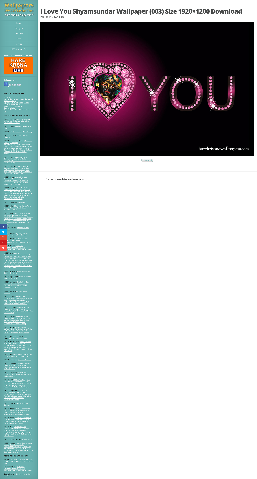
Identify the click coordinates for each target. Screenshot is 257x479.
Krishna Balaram (12, 396)
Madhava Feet (10, 298)
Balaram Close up (21, 443)
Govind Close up (18, 354)
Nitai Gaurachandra (22, 193)
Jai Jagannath (10, 102)
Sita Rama (22, 266)
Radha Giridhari (27, 439)
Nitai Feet (13, 193)
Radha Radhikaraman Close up (14, 399)
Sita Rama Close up (19, 150)
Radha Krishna (21, 367)
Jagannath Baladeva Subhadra (16, 292)
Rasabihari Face (14, 258)
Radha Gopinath (9, 109)
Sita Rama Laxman (12, 222)
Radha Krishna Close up (14, 172)
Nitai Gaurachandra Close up (18, 194)
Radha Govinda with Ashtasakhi (20, 414)
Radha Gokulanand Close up (15, 148)
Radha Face (16, 257)
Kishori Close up (12, 181)
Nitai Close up (27, 132)
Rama (9, 108)
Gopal (20, 190)
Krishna (21, 103)
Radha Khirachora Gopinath (15, 421)
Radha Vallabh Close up (16, 311)
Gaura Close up (18, 132)
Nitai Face (9, 257)
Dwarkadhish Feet (12, 284)
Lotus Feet (12, 104)
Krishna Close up (16, 365)
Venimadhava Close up (13, 123)
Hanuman (10, 144)
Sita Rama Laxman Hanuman (15, 153)
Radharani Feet (18, 173)
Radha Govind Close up (23, 356)
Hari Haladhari (23, 474)
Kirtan (16, 103)
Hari (17, 474)
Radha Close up (21, 119)
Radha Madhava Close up (18, 235)
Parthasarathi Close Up (13, 215)
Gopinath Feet (22, 191)
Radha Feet (23, 342)
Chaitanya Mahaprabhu (8, 98)
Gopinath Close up (12, 191)
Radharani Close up (16, 199)
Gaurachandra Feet (12, 190)
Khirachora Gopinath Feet (14, 419)
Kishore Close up (16, 179)
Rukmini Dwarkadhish (13, 286)
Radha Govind (10, 356)
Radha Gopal (19, 126)
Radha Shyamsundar (21, 450)
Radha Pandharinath (24, 360)
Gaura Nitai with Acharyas (14, 182)
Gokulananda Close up (17, 460)
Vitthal (17, 110)
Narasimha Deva (20, 298)
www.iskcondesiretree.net (70, 179)
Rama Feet (22, 146)
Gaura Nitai (21, 202)
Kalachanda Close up (20, 206)
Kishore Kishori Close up (16, 184)
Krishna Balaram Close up (17, 432)
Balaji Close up (21, 380)
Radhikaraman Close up (13, 394)
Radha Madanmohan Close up (17, 433)
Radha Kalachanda (15, 208)
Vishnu (12, 110)
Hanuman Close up (20, 144)
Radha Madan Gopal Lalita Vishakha (17, 333)
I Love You (11, 101)
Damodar (15, 99)
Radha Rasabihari (15, 262)
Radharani (23, 110)
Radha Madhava (21, 374)
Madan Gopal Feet (11, 329)
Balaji (15, 380)
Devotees (21, 99)
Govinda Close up (16, 159)
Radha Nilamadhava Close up (22, 242)
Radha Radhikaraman (13, 398)
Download (147, 160)
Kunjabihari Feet (11, 383)
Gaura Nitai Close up (20, 219)
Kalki (12, 103)
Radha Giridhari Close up (18, 324)
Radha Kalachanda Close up (15, 209)
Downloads (58, 16)
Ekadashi (27, 99)
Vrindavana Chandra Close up (15, 349)
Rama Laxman (14, 266)
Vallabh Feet (10, 313)
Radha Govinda (22, 161)
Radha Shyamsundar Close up (22, 249)
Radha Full (23, 257)
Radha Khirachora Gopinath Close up (16, 422)
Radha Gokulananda (12, 461)
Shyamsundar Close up (13, 248)
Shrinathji (12, 106)
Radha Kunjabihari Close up (21, 387)
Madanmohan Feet (12, 429)
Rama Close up (14, 146)
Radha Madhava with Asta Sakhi (17, 303)
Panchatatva (14, 278)
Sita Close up (24, 258)
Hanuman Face (18, 255)
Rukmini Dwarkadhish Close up (15, 286)
